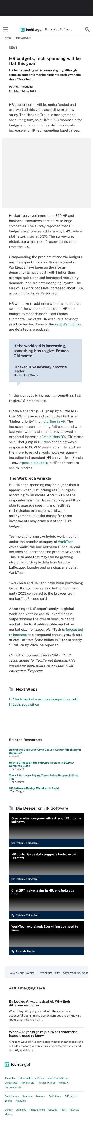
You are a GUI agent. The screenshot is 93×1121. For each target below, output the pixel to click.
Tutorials (74, 1109)
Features (21, 1100)
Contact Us (11, 1082)
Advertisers (27, 1082)
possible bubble (35, 463)
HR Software (23, 37)
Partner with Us (47, 1082)
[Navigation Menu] (5, 29)
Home (8, 37)
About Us (10, 1078)
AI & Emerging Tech (23, 973)
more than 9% (55, 437)
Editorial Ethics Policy (31, 1078)
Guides (9, 1109)
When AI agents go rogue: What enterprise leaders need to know (43, 1034)
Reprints (27, 1096)
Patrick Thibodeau (21, 86)
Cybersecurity (50, 973)
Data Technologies (76, 973)
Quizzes (52, 1109)
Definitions (55, 1096)
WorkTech (66, 542)
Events (8, 1100)
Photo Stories (37, 1109)
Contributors (12, 1096)
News (13, 47)
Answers (40, 1096)
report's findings (68, 324)
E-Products (71, 1096)
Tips (63, 1109)
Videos (8, 1114)
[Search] (87, 29)
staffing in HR (54, 421)
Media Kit (64, 1082)
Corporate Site (13, 1087)
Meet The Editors (57, 1078)
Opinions (21, 1109)
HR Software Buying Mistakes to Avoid (34, 788)
